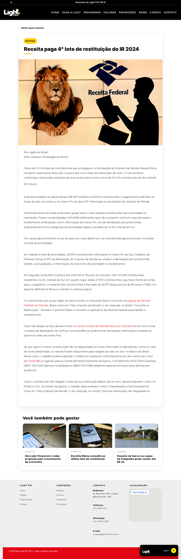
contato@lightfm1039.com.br (106, 534)
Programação (26, 499)
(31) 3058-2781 (100, 508)
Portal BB (34, 361)
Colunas (60, 495)
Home (22, 490)
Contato (23, 504)
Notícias (30, 41)
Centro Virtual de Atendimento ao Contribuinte (107, 326)
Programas (61, 499)
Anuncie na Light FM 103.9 (90, 2)
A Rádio (23, 495)
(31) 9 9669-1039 (101, 521)
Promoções (61, 504)
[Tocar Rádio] (173, 550)
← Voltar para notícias (31, 28)
